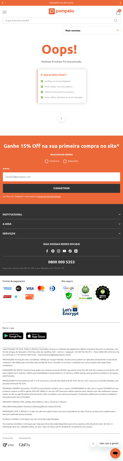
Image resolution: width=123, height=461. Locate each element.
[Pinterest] (52, 251)
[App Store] (36, 336)
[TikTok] (70, 251)
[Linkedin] (76, 251)
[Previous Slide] (2, 3)
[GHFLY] (24, 445)
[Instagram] (58, 251)
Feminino (54, 161)
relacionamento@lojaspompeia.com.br (54, 355)
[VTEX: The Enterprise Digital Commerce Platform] (8, 445)
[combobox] (61, 20)
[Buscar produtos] (116, 20)
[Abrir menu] (4, 13)
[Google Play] (14, 336)
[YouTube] (64, 251)
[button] (32, 195)
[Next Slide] (120, 3)
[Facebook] (47, 251)
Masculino (73, 161)
